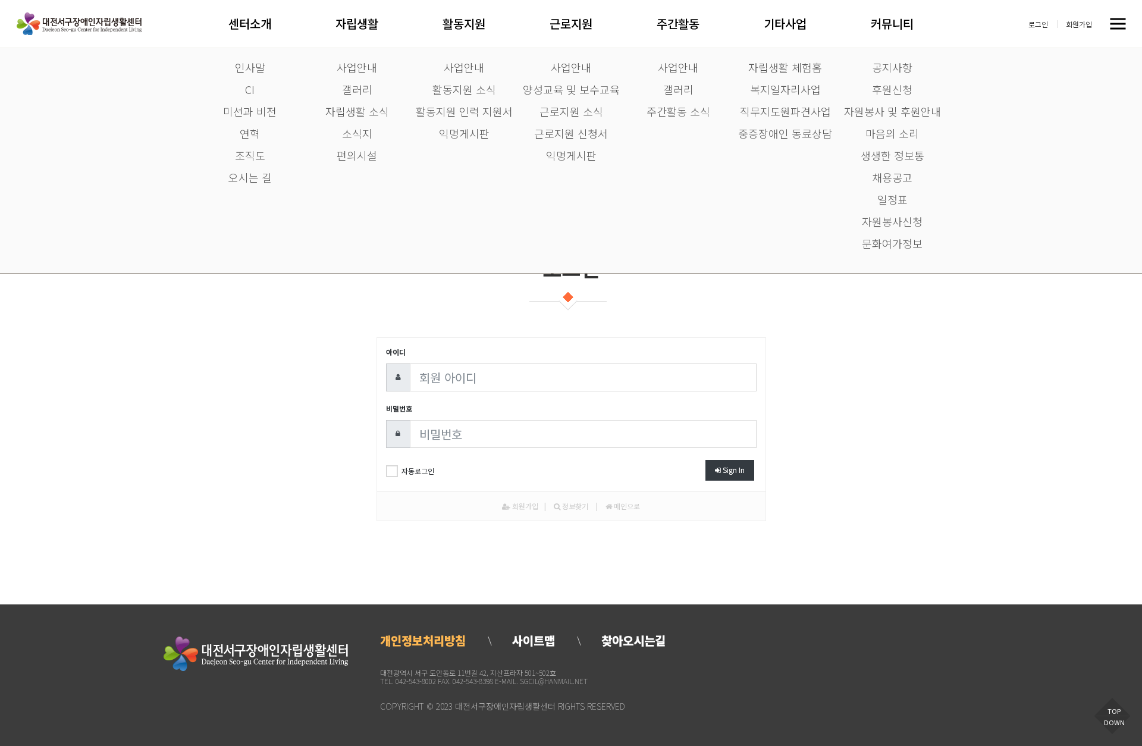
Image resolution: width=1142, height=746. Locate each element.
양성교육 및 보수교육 (571, 89)
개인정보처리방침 (423, 640)
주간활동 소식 (678, 111)
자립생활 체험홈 (785, 67)
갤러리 (357, 89)
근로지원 (571, 23)
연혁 (250, 133)
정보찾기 (574, 506)
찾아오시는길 (633, 640)
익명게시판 (464, 133)
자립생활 (356, 23)
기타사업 (785, 23)
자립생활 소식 (357, 111)
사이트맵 (533, 640)
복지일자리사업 (785, 89)
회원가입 (1079, 24)
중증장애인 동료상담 (785, 133)
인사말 (250, 67)
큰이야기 (79, 23)
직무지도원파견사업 (785, 111)
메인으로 (626, 506)
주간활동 (678, 23)
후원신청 (892, 89)
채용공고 (892, 177)
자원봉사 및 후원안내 (892, 111)
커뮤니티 (892, 23)
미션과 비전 (250, 111)
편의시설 (357, 155)
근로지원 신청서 (571, 133)
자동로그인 (417, 471)
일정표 (892, 199)
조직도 (250, 155)
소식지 (357, 133)
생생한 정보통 (892, 155)
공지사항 (892, 67)
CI (250, 89)
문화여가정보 (892, 243)
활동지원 (464, 23)
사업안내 (357, 67)
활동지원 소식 (464, 89)
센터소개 (249, 23)
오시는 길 (250, 177)
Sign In (733, 470)
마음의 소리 (892, 133)
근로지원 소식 (571, 111)
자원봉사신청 (892, 221)
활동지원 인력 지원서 (464, 111)
